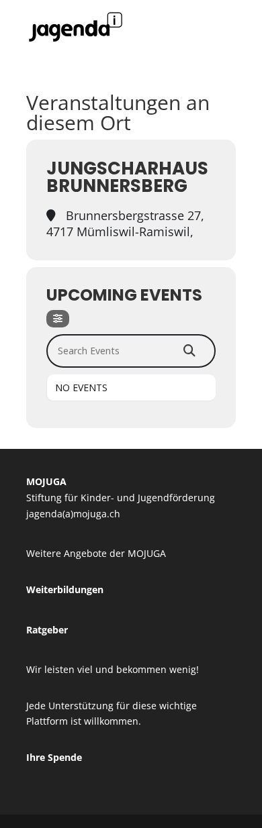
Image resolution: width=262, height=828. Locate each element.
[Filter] (57, 318)
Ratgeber (47, 629)
